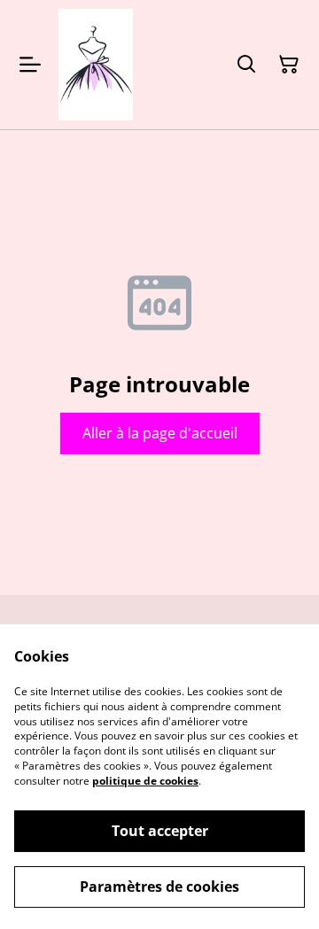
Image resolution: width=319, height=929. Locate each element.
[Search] (246, 64)
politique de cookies (145, 780)
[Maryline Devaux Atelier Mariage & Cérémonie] (95, 64)
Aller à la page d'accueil (159, 433)
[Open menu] (30, 64)
